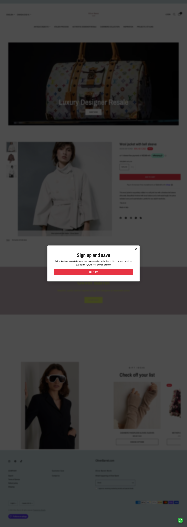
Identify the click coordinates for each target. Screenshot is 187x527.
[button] (93, 272)
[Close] (136, 249)
